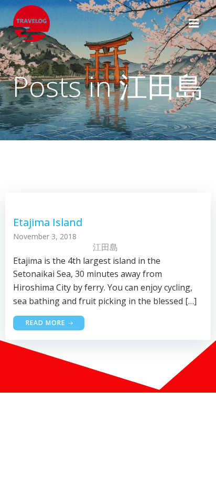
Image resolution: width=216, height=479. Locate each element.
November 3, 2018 (45, 236)
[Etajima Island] (108, 199)
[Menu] (194, 23)
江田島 (105, 247)
